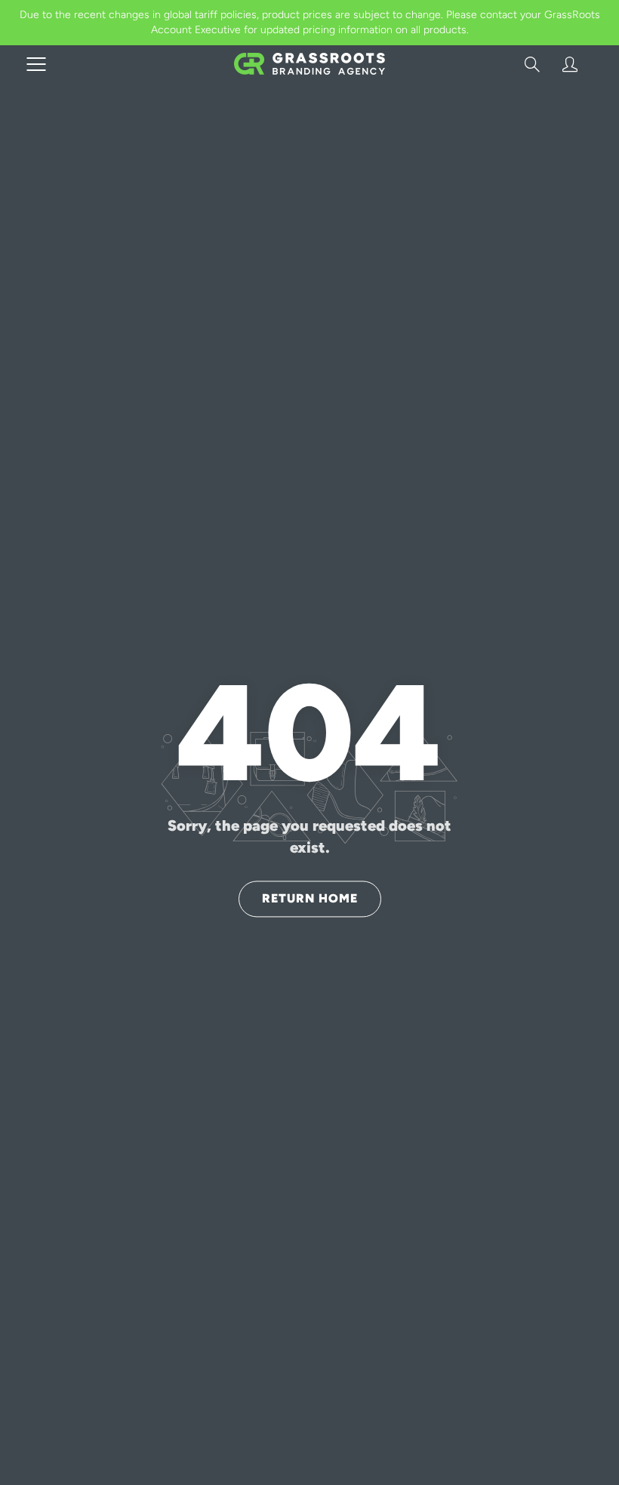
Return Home (310, 899)
